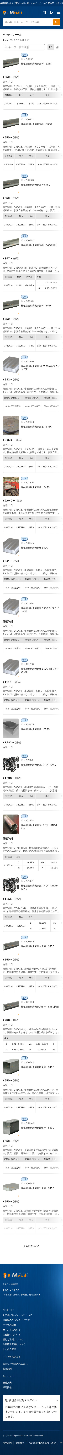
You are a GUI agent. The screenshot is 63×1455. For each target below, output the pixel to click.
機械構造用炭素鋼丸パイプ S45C (38, 764)
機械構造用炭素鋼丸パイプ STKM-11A (39, 827)
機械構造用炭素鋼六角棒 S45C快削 (40, 1006)
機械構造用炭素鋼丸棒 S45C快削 (38, 245)
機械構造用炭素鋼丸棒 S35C (36, 124)
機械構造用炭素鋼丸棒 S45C (35, 184)
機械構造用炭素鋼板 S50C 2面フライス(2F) (40, 610)
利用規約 (7, 1442)
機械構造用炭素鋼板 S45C (35, 487)
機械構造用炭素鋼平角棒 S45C (37, 1188)
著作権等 (20, 1442)
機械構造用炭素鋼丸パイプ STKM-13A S (39, 887)
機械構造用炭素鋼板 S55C (35, 729)
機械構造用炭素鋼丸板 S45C (36, 426)
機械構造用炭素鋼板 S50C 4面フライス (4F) (40, 670)
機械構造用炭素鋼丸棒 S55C (36, 305)
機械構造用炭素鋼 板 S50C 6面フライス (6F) (40, 368)
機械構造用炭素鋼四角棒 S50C (37, 1127)
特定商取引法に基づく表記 (42, 1442)
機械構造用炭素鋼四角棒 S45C (37, 1067)
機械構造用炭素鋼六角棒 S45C (37, 946)
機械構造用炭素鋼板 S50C (34, 547)
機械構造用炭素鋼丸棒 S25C (36, 63)
